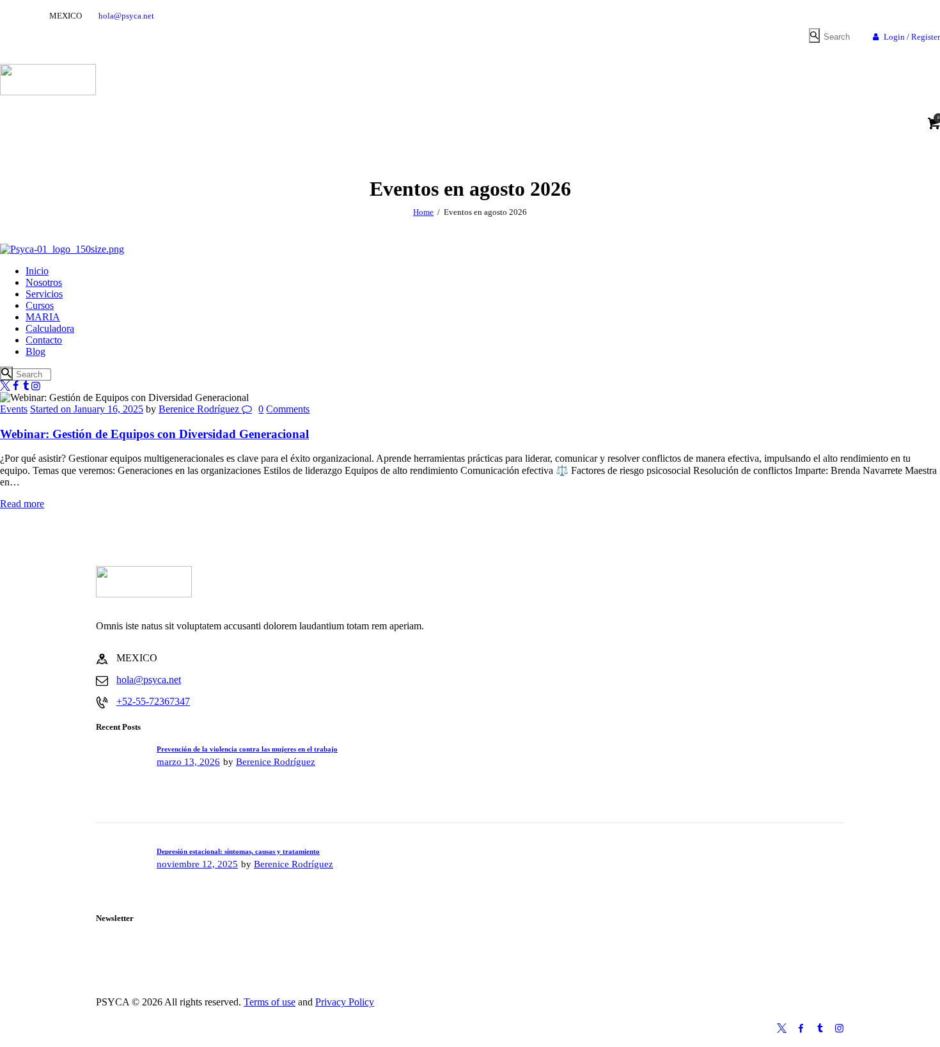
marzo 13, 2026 (188, 762)
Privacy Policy (344, 1001)
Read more (22, 503)
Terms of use (269, 1001)
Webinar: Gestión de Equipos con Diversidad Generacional (154, 434)
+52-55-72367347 (153, 701)
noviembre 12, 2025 (197, 864)
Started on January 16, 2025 (86, 409)
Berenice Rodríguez (200, 409)
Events (13, 409)
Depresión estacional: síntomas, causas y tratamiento (238, 851)
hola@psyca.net (148, 679)
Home (423, 212)
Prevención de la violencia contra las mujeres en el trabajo (247, 749)
